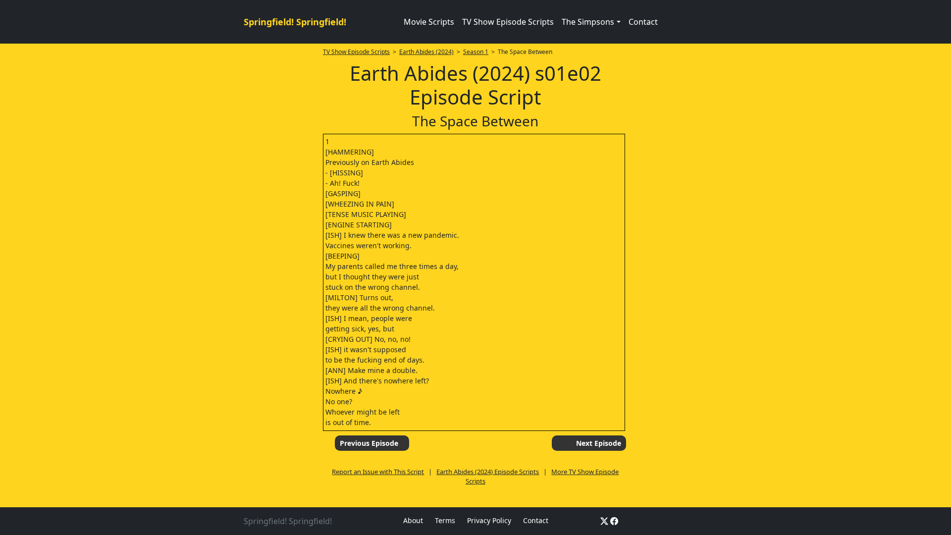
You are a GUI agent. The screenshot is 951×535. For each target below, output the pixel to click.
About (413, 520)
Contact (643, 21)
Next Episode (598, 443)
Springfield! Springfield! (295, 22)
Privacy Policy (489, 520)
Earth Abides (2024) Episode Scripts (487, 471)
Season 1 (475, 52)
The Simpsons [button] (588, 21)
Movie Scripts (429, 21)
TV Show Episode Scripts (508, 21)
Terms (445, 520)
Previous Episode (369, 443)
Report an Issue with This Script (378, 471)
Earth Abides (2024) (426, 52)
